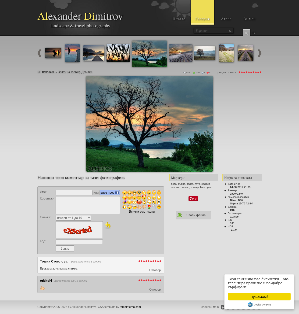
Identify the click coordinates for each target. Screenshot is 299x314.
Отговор (155, 270)
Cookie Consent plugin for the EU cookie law (259, 304)
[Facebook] (223, 307)
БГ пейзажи (45, 72)
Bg (246, 33)
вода (174, 183)
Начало (179, 18)
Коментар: (47, 198)
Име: (43, 192)
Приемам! (259, 296)
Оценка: (45, 217)
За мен (250, 18)
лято (197, 183)
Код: (43, 241)
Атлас (226, 18)
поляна (185, 187)
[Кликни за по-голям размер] (91, 81)
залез (190, 183)
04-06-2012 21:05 (240, 187)
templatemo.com (130, 307)
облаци (205, 183)
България (205, 187)
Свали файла (196, 215)
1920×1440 (236, 193)
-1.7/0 (233, 229)
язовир (195, 187)
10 (260, 72)
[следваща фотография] (260, 56)
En (254, 33)
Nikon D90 (236, 200)
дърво (181, 183)
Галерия (202, 18)
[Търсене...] (230, 31)
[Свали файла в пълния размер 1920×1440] (207, 81)
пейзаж (175, 187)
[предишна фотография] (39, 56)
